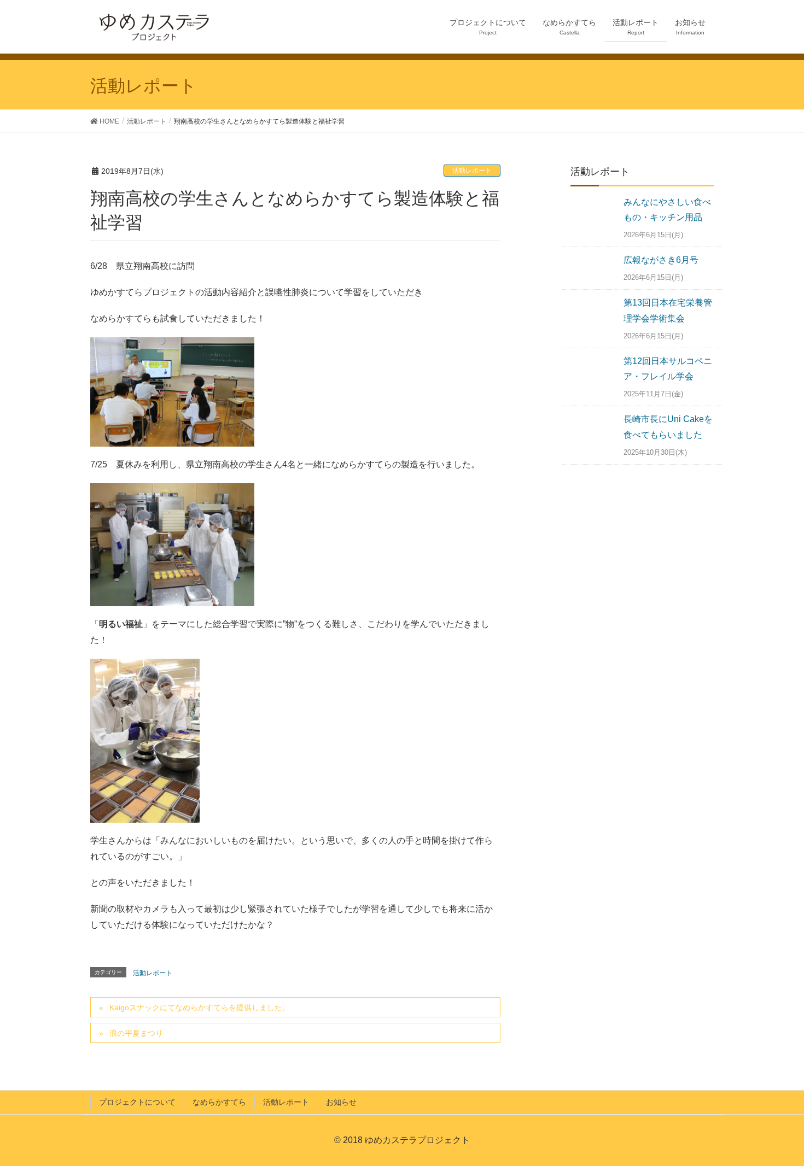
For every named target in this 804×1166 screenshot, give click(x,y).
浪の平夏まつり (136, 1033)
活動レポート (472, 170)
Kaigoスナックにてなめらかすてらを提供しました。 (199, 1007)
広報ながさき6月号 (661, 260)
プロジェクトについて (137, 1102)
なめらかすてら (219, 1102)
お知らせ (341, 1102)
